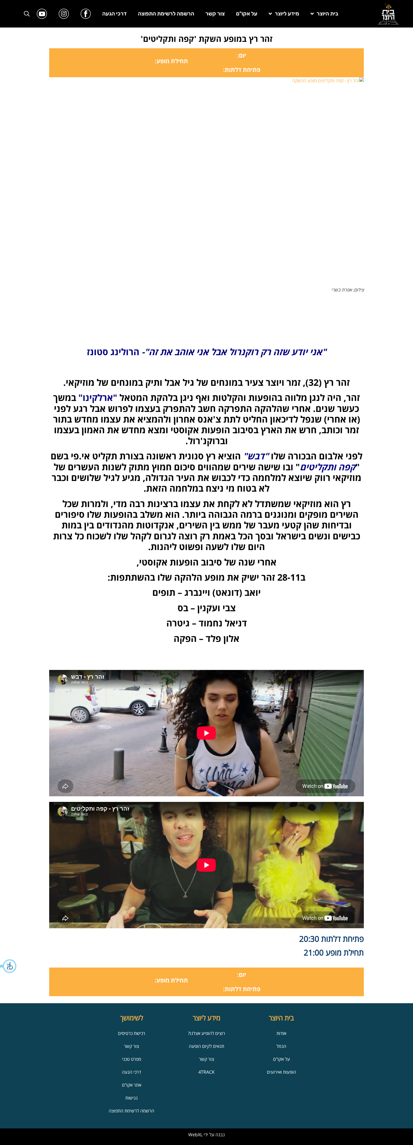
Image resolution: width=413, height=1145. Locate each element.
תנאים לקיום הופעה (206, 1046)
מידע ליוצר (287, 13)
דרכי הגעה (114, 13)
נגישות (131, 1098)
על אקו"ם (246, 13)
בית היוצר (327, 13)
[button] (8, 966)
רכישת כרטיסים (131, 1033)
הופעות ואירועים (281, 1072)
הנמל (281, 1046)
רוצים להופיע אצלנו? (206, 1033)
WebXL (195, 1135)
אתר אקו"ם (131, 1085)
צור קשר (215, 13)
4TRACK (206, 1072)
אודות (281, 1033)
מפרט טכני (131, 1059)
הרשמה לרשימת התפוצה (166, 13)
